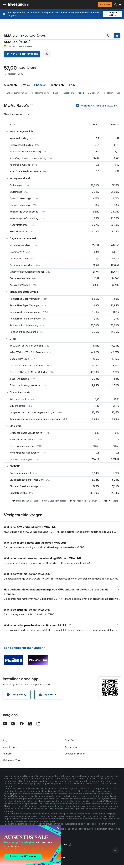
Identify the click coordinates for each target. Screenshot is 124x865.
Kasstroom (68, 93)
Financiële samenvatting (15, 93)
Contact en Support (75, 753)
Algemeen (10, 85)
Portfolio (7, 753)
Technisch (57, 85)
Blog (5, 740)
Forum (72, 85)
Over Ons (70, 740)
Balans (56, 93)
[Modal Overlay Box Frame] (30, 845)
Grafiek (25, 85)
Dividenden (93, 93)
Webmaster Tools (12, 760)
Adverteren (71, 747)
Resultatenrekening (40, 93)
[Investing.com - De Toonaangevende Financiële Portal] (19, 4)
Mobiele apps (10, 747)
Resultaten (108, 93)
